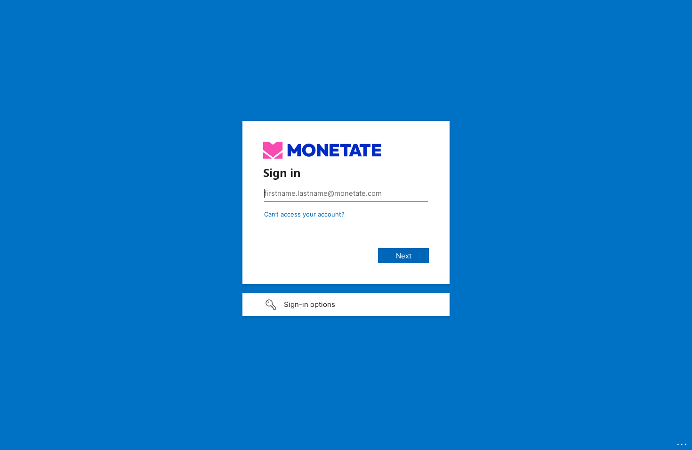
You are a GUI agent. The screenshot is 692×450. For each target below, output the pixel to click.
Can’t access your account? (304, 214)
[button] (346, 304)
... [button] (682, 442)
